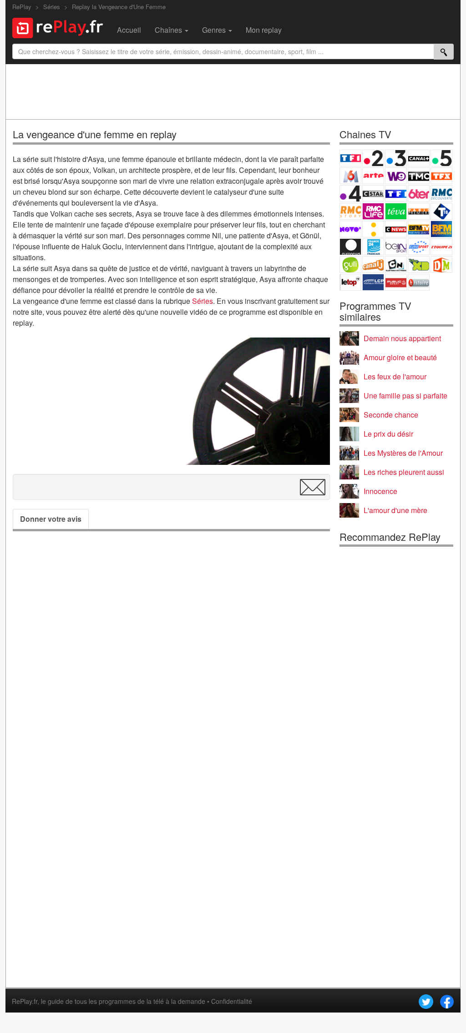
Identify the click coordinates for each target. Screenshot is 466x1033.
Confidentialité (231, 1001)
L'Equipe (441, 246)
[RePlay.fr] (61, 26)
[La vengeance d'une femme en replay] (253, 401)
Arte (373, 175)
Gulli (350, 264)
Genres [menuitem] (215, 30)
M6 (350, 175)
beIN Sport (396, 246)
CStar (373, 193)
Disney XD (419, 264)
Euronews (350, 246)
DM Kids (441, 264)
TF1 (350, 158)
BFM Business (441, 229)
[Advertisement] (233, 91)
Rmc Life (373, 211)
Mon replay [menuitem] (264, 30)
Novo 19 (350, 229)
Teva (396, 211)
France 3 (396, 158)
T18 (441, 211)
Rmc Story (350, 211)
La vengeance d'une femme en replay (95, 134)
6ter (419, 193)
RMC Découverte (441, 193)
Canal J (373, 264)
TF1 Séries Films (396, 193)
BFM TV (419, 229)
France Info (373, 229)
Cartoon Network (396, 264)
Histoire (419, 282)
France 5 (441, 158)
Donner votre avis (50, 519)
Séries (202, 301)
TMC (419, 175)
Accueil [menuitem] (129, 30)
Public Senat (396, 282)
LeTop (350, 282)
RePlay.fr (24, 1001)
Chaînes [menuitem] (169, 30)
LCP (373, 282)
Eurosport (419, 246)
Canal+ (419, 158)
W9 (396, 175)
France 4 (350, 193)
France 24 (373, 246)
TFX (441, 175)
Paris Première (419, 211)
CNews (396, 229)
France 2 (373, 158)
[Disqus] (171, 665)
